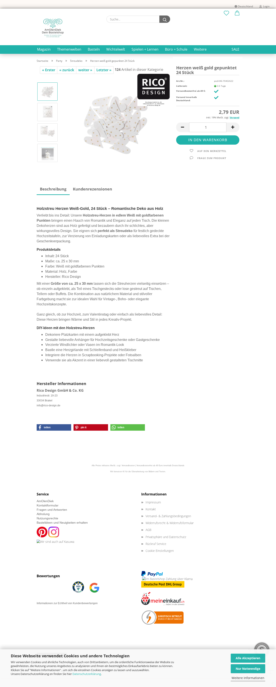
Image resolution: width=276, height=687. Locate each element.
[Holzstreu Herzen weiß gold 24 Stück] (115, 121)
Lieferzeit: (181, 85)
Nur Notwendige (248, 669)
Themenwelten (69, 49)
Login (266, 6)
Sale (235, 49)
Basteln (94, 49)
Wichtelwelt (115, 49)
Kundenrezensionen (92, 189)
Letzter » (103, 70)
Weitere (200, 49)
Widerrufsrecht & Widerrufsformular (170, 523)
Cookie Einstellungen (160, 551)
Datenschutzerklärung (86, 674)
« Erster (48, 70)
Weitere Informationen (248, 678)
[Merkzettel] (226, 13)
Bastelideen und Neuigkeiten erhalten (62, 522)
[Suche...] (164, 19)
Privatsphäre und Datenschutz (166, 537)
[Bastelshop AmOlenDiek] (53, 28)
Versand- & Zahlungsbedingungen (168, 516)
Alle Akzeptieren (248, 658)
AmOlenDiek (45, 501)
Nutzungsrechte (47, 518)
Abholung (43, 514)
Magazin (44, 49)
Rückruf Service (156, 544)
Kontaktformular (47, 505)
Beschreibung (53, 189)
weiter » (85, 70)
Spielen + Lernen (145, 49)
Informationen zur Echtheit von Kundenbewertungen (67, 603)
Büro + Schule (176, 49)
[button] (237, 13)
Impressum (153, 502)
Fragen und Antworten (52, 509)
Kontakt (151, 509)
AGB (148, 530)
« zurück (66, 70)
